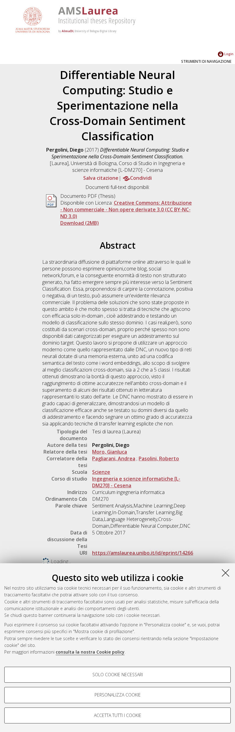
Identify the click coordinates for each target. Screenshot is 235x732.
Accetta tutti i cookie (117, 715)
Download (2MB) (79, 223)
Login (228, 53)
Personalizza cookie (118, 695)
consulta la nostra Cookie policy (90, 652)
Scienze (101, 472)
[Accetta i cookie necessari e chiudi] (225, 573)
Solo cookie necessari (117, 674)
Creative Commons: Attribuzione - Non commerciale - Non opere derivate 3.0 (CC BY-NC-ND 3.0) (126, 209)
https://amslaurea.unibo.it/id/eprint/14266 (142, 552)
